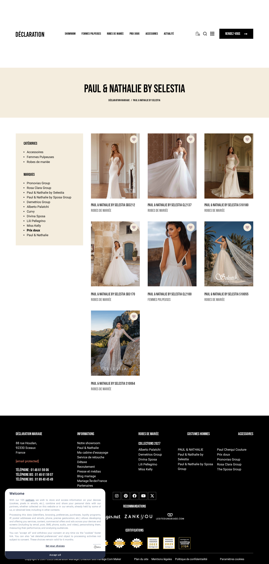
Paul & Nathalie (37, 235)
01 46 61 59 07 (44, 474)
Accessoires (152, 34)
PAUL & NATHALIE (190, 449)
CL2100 (187, 294)
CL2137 (187, 205)
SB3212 (130, 205)
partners (30, 500)
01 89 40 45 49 (44, 479)
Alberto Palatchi (38, 207)
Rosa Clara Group (39, 188)
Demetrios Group (38, 202)
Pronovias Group (38, 183)
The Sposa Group (229, 469)
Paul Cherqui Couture (231, 449)
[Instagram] (117, 496)
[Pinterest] (126, 496)
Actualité (169, 34)
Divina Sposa (36, 216)
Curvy (31, 211)
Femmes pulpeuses (91, 34)
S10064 (130, 383)
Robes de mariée (115, 34)
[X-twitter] (152, 496)
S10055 (244, 294)
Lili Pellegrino (36, 221)
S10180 (244, 205)
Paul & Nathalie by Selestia (45, 192)
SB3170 (130, 294)
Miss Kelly (34, 225)
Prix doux (135, 34)
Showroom (70, 34)
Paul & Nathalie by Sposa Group (49, 197)
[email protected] (27, 461)
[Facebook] (134, 496)
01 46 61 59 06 (40, 470)
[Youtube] (143, 496)
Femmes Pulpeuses (40, 157)
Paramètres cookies (232, 559)
